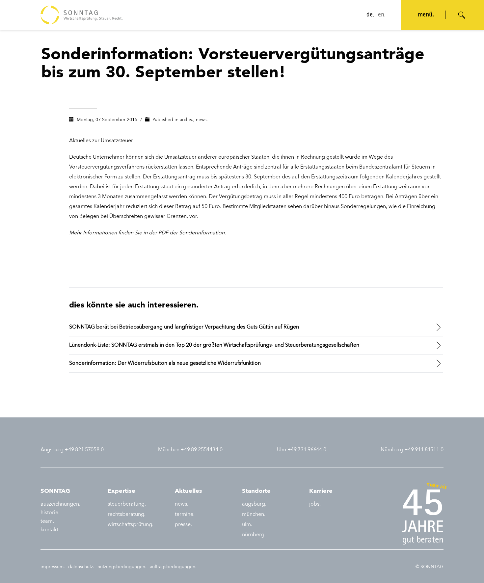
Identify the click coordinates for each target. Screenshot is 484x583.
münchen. (253, 514)
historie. (50, 513)
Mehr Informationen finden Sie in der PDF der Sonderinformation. (147, 233)
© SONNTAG (430, 567)
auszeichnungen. (60, 504)
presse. (183, 524)
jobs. (315, 504)
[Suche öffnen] (462, 15)
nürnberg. (254, 535)
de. (370, 15)
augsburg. (254, 504)
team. (47, 521)
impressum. (52, 567)
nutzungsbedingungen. (122, 567)
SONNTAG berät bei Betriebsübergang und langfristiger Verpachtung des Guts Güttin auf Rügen (184, 327)
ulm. (247, 524)
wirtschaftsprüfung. (130, 524)
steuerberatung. (127, 504)
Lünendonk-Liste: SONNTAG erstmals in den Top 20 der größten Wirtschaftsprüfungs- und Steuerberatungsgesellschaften (214, 345)
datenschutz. (81, 567)
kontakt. (50, 530)
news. (202, 120)
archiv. (186, 120)
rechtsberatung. (127, 514)
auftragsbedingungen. (173, 567)
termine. (185, 514)
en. (382, 15)
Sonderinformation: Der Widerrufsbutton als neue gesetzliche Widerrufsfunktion (165, 363)
